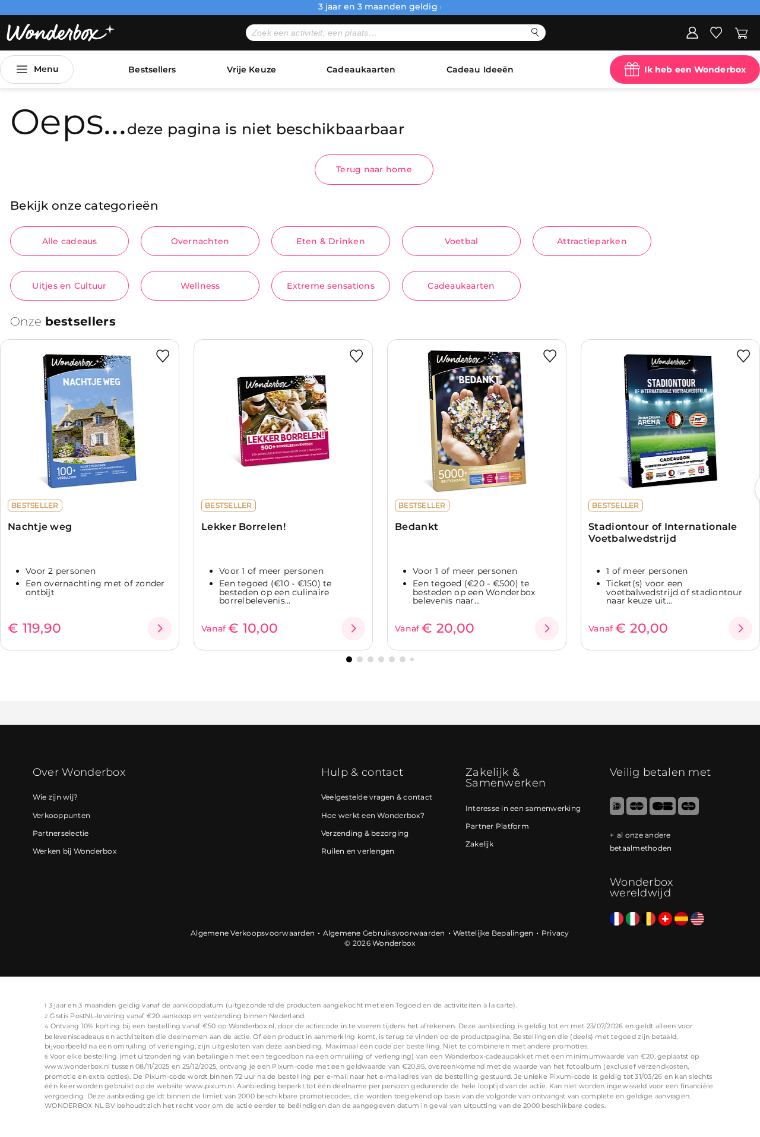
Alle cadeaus (69, 241)
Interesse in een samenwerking (523, 808)
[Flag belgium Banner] (649, 919)
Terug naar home (374, 169)
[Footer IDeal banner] (617, 812)
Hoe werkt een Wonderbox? (373, 815)
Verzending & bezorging (365, 833)
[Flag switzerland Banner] (665, 919)
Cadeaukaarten (361, 69)
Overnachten (200, 241)
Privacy (555, 932)
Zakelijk (479, 843)
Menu (46, 69)
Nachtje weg (40, 526)
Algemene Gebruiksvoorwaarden (384, 932)
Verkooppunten (61, 815)
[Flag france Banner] (616, 919)
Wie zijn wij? (55, 796)
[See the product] (160, 628)
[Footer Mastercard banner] (636, 812)
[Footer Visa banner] (662, 812)
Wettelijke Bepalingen (493, 932)
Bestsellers (152, 69)
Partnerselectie (61, 833)
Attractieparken (592, 241)
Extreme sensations (331, 285)
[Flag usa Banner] (697, 919)
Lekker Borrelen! (243, 526)
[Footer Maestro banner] (688, 812)
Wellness (200, 285)
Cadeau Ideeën (480, 69)
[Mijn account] (692, 32)
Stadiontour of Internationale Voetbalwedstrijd (662, 532)
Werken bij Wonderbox (74, 851)
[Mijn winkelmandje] (741, 32)
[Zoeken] (535, 32)
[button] (349, 659)
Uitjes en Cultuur (69, 285)
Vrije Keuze (251, 69)
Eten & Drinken (330, 241)
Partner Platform (497, 826)
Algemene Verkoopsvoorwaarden (253, 932)
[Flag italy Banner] (632, 919)
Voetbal (462, 241)
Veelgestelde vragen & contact (376, 796)
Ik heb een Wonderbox (695, 69)
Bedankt (416, 526)
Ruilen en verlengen (358, 851)
